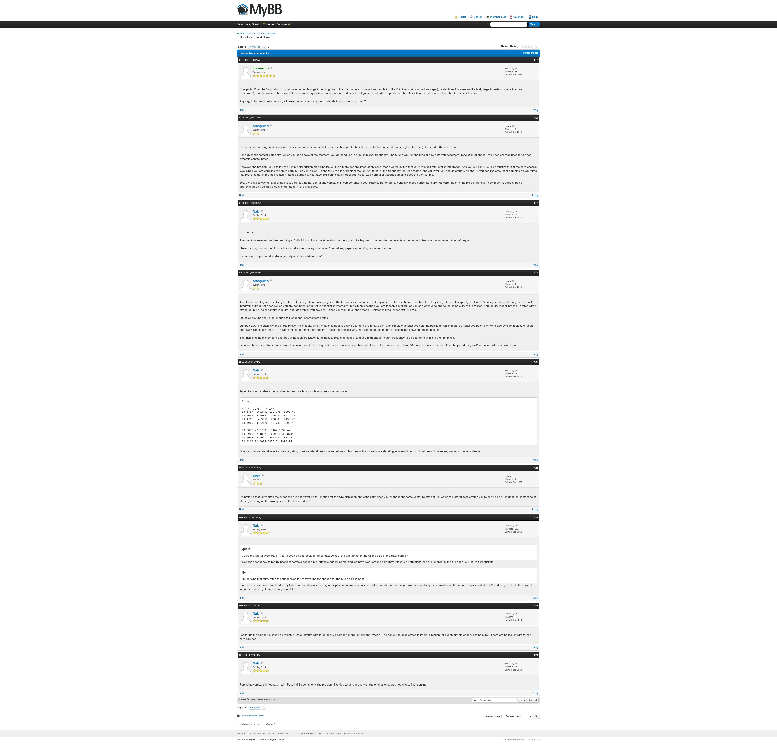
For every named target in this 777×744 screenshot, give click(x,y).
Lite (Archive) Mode (305, 733)
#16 (536, 60)
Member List (498, 16)
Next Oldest (248, 699)
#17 (536, 117)
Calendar (518, 16)
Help (535, 16)
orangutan (261, 126)
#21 (536, 467)
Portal (462, 16)
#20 (536, 362)
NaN (256, 211)
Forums (241, 33)
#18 (536, 203)
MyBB (252, 739)
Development (264, 33)
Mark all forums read (330, 733)
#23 (536, 605)
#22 (536, 517)
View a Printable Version (253, 715)
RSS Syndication (353, 733)
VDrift (272, 733)
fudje (256, 476)
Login (270, 24)
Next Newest (265, 699)
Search (478, 16)
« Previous (254, 47)
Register (282, 24)
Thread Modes (530, 53)
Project (251, 33)
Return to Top (285, 733)
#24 (536, 655)
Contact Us (260, 733)
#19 (536, 272)
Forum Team (245, 733)
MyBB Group (277, 739)
